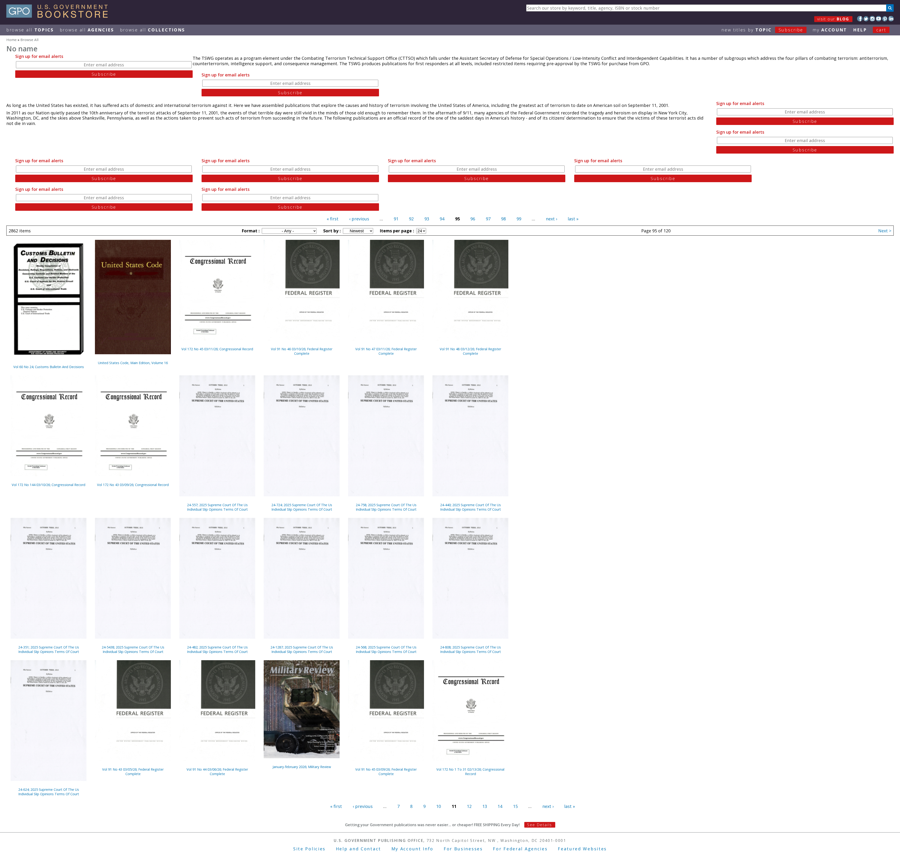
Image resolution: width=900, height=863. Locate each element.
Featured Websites (582, 849)
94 (442, 219)
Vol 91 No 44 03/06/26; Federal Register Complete (217, 771)
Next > (884, 231)
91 (396, 219)
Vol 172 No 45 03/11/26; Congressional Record (217, 349)
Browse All (30, 30)
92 (411, 219)
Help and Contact (358, 849)
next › (551, 219)
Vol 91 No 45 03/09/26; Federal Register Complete (386, 771)
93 (426, 219)
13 (484, 806)
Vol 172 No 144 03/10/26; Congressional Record (48, 484)
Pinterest (885, 18)
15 (515, 806)
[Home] (59, 16)
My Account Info (412, 849)
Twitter (866, 18)
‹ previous (359, 219)
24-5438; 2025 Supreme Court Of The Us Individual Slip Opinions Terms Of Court (133, 649)
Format (250, 231)
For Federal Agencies (520, 849)
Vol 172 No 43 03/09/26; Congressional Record (133, 484)
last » (573, 219)
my (830, 30)
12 (469, 806)
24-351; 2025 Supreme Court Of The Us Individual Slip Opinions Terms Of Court (48, 649)
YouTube (878, 18)
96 (472, 219)
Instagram (872, 18)
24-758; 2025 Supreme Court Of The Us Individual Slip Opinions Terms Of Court (386, 507)
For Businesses (463, 849)
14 (500, 806)
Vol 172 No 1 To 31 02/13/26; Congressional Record (470, 771)
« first (332, 219)
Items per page (396, 231)
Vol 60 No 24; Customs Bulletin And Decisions (48, 367)
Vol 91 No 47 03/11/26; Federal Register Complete (386, 351)
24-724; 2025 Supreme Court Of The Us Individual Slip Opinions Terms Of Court (301, 507)
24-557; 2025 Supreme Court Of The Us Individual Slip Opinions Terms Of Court (217, 507)
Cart (881, 30)
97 (488, 219)
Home (11, 39)
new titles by (762, 30)
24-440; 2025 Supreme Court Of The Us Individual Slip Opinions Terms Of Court (470, 507)
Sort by (331, 231)
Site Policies (309, 849)
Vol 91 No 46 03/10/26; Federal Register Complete (301, 351)
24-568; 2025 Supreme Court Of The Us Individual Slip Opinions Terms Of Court (386, 649)
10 (438, 806)
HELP (860, 30)
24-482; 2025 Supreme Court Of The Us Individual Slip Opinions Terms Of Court (217, 649)
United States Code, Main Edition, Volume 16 (133, 363)
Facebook (859, 18)
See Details (539, 824)
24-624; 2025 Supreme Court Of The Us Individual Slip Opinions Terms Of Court (48, 791)
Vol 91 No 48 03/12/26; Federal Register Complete (470, 351)
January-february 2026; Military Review (302, 767)
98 (503, 219)
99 (519, 219)
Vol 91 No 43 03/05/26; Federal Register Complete (133, 771)
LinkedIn (891, 18)
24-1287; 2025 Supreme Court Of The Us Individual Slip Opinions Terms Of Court (301, 649)
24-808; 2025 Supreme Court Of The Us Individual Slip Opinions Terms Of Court (470, 649)
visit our (833, 19)
